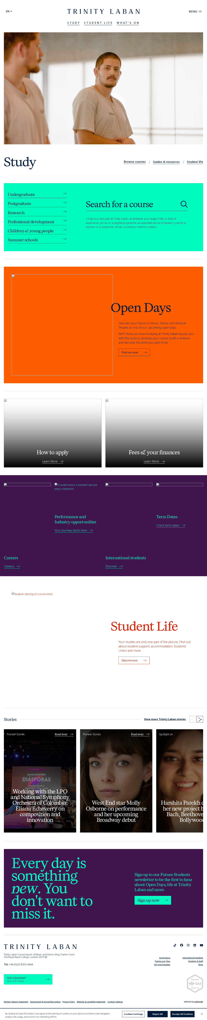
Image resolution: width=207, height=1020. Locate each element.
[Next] (200, 719)
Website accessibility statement (91, 1001)
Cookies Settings (115, 1001)
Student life (195, 162)
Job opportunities (162, 964)
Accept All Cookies (182, 1014)
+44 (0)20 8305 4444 (18, 964)
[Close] (201, 1014)
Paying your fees (162, 961)
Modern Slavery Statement (16, 1001)
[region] (103, 1014)
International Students (193, 957)
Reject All (158, 1014)
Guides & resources (166, 162)
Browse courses (135, 162)
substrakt (198, 1001)
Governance (164, 957)
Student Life (98, 23)
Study (73, 23)
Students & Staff (195, 961)
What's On (128, 23)
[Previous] (193, 719)
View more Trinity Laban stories (165, 719)
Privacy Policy (69, 1001)
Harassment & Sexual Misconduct (45, 1001)
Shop (200, 964)
